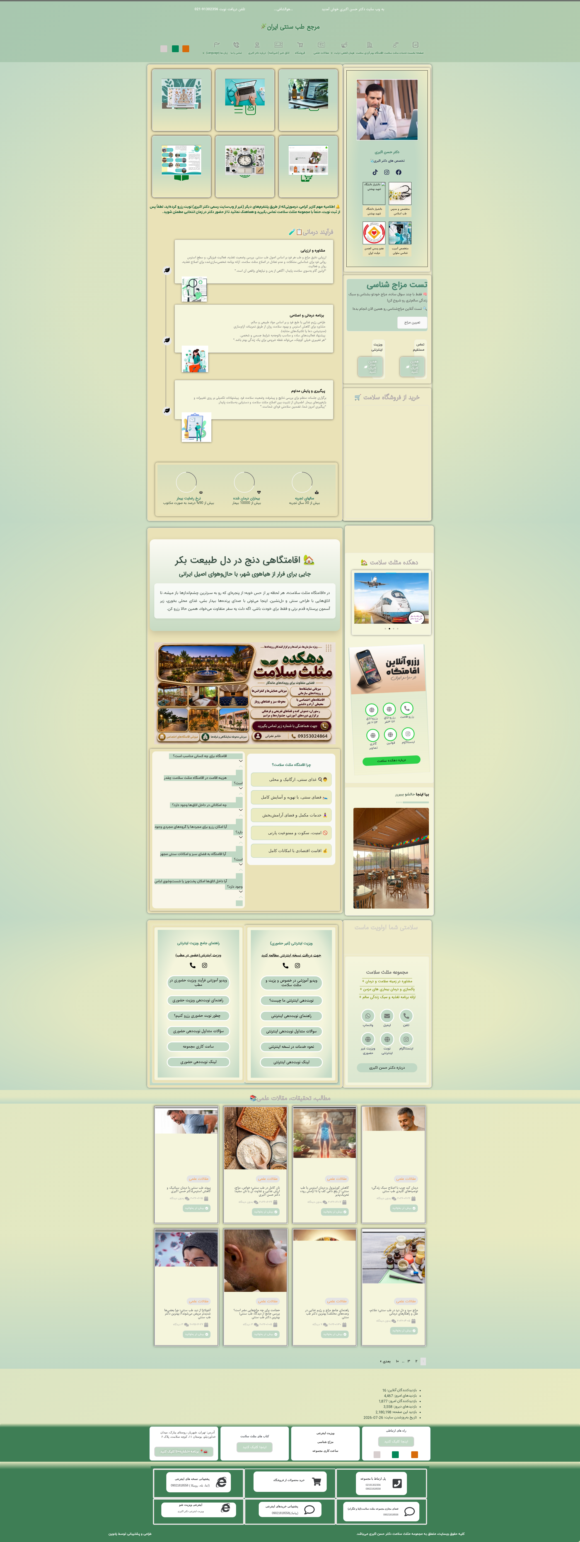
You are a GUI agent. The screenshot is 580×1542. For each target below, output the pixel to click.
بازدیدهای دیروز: (404, 1407)
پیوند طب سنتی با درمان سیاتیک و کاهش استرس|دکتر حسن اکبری (189, 1189)
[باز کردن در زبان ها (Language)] (203, 53)
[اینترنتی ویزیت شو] (225, 1507)
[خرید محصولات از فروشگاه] (316, 1481)
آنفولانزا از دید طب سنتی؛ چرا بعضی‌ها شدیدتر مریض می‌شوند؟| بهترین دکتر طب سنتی (187, 1314)
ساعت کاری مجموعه (325, 1450)
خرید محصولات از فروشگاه (288, 1480)
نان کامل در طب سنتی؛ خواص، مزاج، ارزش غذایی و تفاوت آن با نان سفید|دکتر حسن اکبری (257, 1191)
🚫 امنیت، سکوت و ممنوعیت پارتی (298, 833)
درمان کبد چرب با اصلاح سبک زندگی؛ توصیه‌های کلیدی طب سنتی (395, 1189)
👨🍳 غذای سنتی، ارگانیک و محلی (298, 779)
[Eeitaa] (185, 48)
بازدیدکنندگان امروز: (402, 1401)
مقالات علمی (406, 1178)
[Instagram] (386, 172)
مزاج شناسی (325, 1442)
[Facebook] (398, 172)
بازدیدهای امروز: (405, 1396)
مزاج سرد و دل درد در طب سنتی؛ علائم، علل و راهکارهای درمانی (393, 1312)
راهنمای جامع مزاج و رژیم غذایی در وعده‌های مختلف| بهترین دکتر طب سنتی (327, 1314)
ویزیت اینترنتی (326, 1433)
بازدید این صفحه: (404, 1412)
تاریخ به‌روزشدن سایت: (400, 1418)
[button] (385, 628)
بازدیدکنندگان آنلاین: (401, 1390)
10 (397, 1361)
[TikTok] (375, 172)
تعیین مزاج (412, 322)
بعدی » (385, 1361)
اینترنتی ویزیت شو (190, 1504)
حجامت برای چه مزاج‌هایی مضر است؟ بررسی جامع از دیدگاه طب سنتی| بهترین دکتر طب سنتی (257, 1314)
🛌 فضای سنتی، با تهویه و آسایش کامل (294, 797)
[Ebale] (175, 48)
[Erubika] (163, 48)
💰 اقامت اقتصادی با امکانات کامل (298, 850)
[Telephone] (285, 965)
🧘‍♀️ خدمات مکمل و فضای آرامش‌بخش (295, 815)
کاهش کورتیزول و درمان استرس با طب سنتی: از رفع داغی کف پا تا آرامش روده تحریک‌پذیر (324, 1191)
